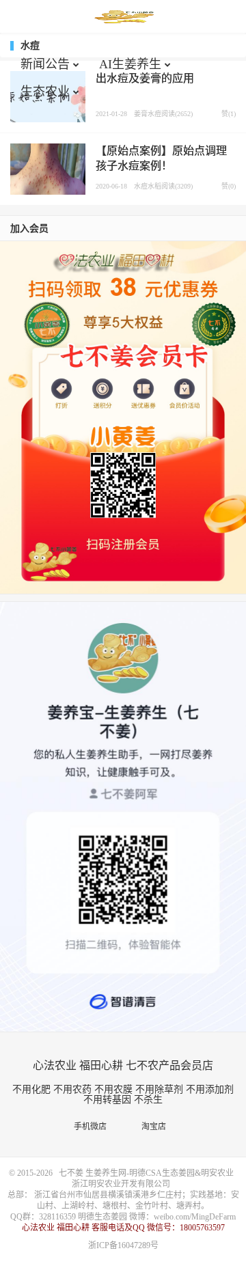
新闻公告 (45, 64)
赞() (226, 114)
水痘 (154, 114)
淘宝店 (156, 1126)
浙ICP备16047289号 (123, 1245)
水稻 (154, 186)
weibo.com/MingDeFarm (195, 1217)
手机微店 (93, 1126)
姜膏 (141, 114)
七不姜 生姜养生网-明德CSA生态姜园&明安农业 (123, 17)
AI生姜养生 (130, 64)
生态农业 (45, 91)
